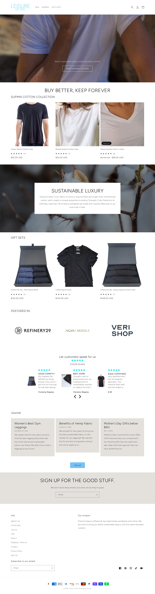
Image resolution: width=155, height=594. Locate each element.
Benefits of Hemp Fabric (75, 423)
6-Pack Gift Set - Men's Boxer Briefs (24, 290)
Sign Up (14, 555)
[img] (77, 360)
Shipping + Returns (19, 542)
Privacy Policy (16, 551)
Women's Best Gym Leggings (28, 425)
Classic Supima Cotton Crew (22, 149)
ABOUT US (15, 521)
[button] (132, 7)
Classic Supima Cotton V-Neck (112, 149)
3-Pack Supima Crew (63, 290)
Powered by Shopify (85, 588)
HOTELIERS (16, 525)
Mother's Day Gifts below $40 (121, 425)
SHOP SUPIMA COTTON (77, 69)
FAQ (13, 534)
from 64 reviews (77, 364)
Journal (14, 530)
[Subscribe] (96, 495)
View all (77, 465)
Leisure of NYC (73, 588)
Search (14, 538)
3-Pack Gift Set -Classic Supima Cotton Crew (117, 290)
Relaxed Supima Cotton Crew (67, 149)
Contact (14, 547)
